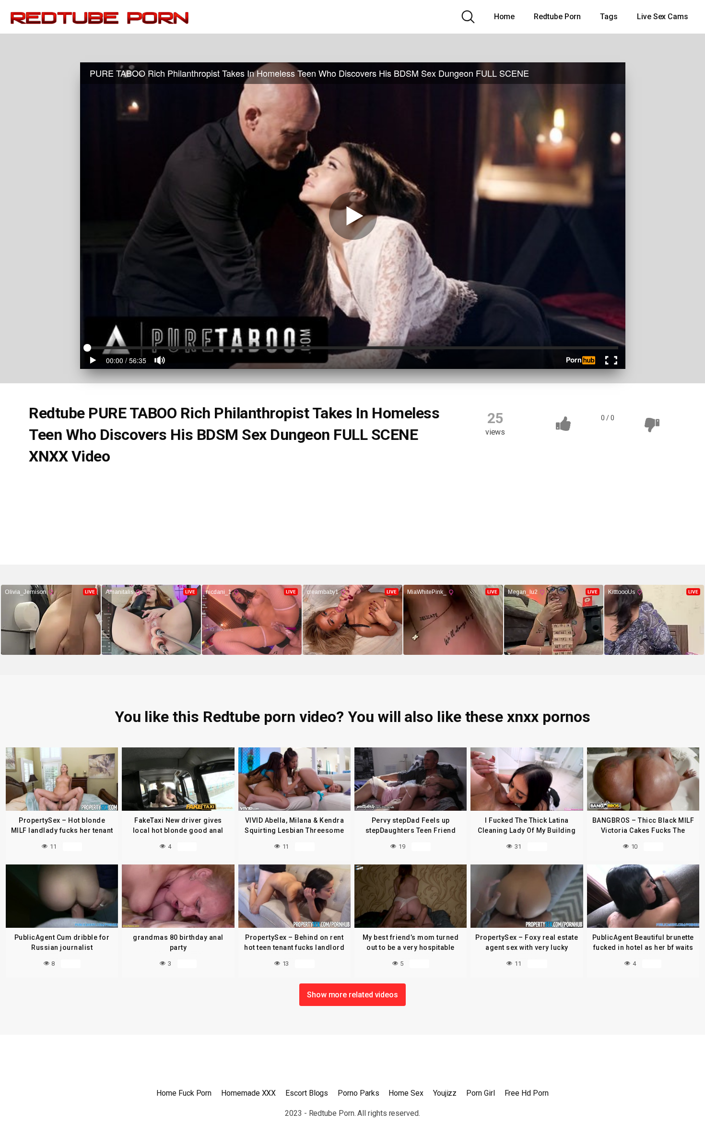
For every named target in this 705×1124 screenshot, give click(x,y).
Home (504, 16)
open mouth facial (118, 507)
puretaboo (220, 507)
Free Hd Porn (527, 1093)
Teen (150, 526)
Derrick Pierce (247, 526)
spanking (54, 526)
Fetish (294, 489)
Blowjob (94, 489)
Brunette (140, 489)
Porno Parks (358, 1093)
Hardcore (337, 489)
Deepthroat (192, 489)
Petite (175, 507)
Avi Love (192, 526)
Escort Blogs (306, 1093)
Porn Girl (480, 1093)
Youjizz (445, 1093)
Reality (51, 489)
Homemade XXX (248, 1093)
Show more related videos (352, 994)
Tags (609, 16)
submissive (105, 526)
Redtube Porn (557, 16)
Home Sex (405, 1093)
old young (55, 507)
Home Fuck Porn (184, 1093)
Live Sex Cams (662, 16)
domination (247, 489)
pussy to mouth (281, 507)
